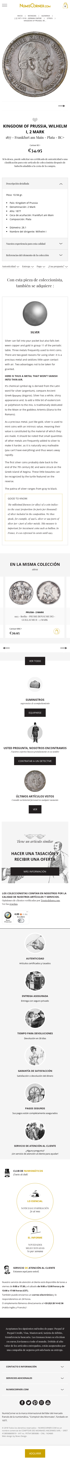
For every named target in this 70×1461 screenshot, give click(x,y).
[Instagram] (42, 1403)
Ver (35, 809)
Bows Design (21, 1436)
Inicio (20, 16)
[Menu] (27, 913)
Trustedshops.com (50, 900)
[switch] (21, 921)
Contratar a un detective (35, 761)
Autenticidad (9, 266)
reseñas (14, 903)
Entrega (26, 266)
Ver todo (35, 661)
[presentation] (8, 105)
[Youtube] (48, 1403)
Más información (35, 871)
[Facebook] (22, 1403)
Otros (49, 18)
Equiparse (35, 712)
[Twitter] (29, 1403)
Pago (39, 266)
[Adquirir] (56, 631)
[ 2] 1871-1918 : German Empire (28, 18)
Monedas (32, 16)
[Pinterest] (35, 1403)
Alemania (45, 16)
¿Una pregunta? (56, 266)
